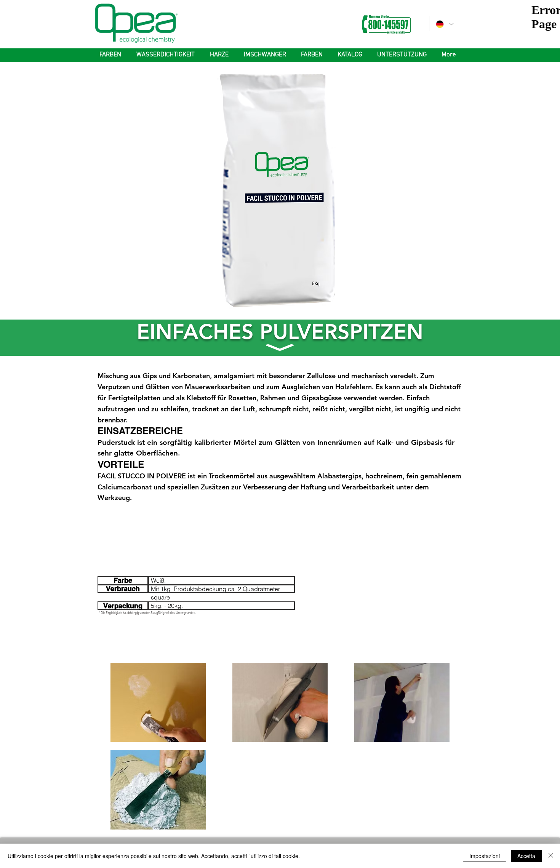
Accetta (526, 856)
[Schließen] (550, 856)
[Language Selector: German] (444, 24)
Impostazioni (484, 856)
